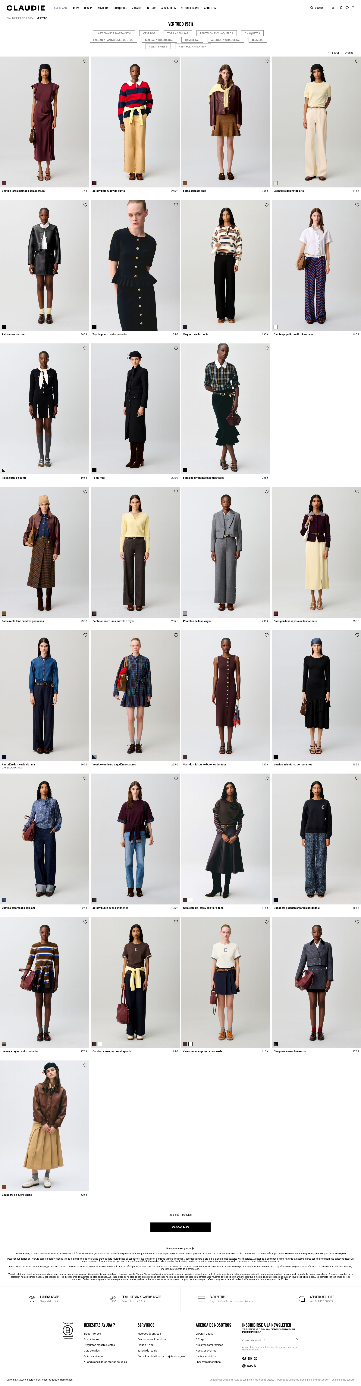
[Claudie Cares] (68, 1330)
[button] (59, 8)
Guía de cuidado (93, 1356)
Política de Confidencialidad (291, 1379)
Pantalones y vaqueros (216, 33)
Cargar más (180, 1227)
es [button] (332, 7)
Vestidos (149, 33)
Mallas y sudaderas (159, 39)
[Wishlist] (85, 61)
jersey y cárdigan (108, 1274)
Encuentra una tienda (208, 1361)
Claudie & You (146, 1344)
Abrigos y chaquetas (225, 39)
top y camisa (60, 1274)
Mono (49, 1274)
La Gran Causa (204, 1333)
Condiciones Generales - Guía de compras (231, 1379)
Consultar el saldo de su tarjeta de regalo (161, 1356)
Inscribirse (297, 1340)
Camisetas (192, 39)
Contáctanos (91, 1339)
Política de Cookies (318, 1379)
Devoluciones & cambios (152, 1339)
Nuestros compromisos (209, 1344)
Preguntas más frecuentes (99, 1344)
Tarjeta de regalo (147, 1350)
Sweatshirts (158, 46)
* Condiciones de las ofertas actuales (105, 1361)
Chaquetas (252, 33)
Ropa (31, 18)
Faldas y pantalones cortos (113, 39)
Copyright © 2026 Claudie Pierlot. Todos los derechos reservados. (40, 1379)
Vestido (12, 1274)
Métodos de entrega (149, 1333)
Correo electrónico (252, 1340)
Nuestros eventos (206, 1350)
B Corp (200, 1339)
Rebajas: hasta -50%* (193, 46)
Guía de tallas (92, 1350)
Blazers (257, 39)
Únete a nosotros (206, 1356)
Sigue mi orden (92, 1333)
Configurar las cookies (342, 1379)
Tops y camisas (177, 33)
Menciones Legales (264, 1379)
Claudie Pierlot (16, 18)
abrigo (20, 1274)
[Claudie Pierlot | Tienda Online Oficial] (26, 8)
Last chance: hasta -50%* (113, 33)
